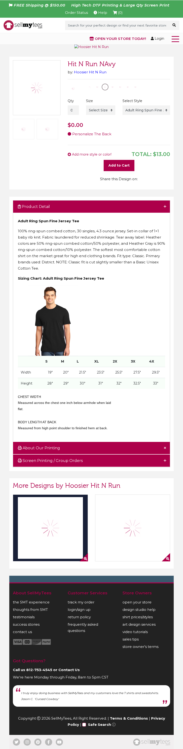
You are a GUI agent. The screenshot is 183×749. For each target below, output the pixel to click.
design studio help (139, 609)
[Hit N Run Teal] (50, 527)
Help (102, 12)
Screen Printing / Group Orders (52, 460)
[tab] (91, 207)
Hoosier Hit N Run (90, 72)
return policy (79, 617)
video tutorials (135, 632)
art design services (139, 624)
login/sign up (79, 609)
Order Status (76, 12)
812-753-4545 (39, 670)
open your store (137, 602)
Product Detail (35, 206)
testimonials (24, 617)
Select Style (132, 101)
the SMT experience (31, 602)
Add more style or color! (91, 154)
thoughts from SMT (30, 609)
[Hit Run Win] (132, 527)
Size (89, 101)
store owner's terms (140, 646)
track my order (81, 602)
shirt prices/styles (137, 617)
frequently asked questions (83, 627)
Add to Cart (119, 165)
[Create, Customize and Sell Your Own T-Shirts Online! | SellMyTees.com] (23, 25)
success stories (26, 624)
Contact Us (69, 670)
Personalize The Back (91, 134)
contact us (22, 632)
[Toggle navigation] (176, 39)
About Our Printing (41, 448)
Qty (71, 101)
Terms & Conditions (129, 718)
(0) (120, 12)
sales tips (130, 639)
